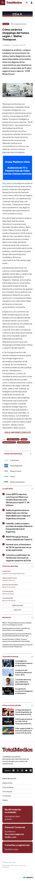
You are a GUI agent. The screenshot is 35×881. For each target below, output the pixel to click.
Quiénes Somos (7, 783)
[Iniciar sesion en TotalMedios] (31, 2)
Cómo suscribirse (7, 787)
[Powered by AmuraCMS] (28, 877)
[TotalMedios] (17, 750)
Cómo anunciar (7, 791)
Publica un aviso (17, 605)
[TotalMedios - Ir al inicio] (14, 3)
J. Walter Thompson (13, 439)
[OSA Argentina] (17, 14)
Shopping (24, 439)
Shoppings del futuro (9, 442)
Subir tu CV (17, 610)
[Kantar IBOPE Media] (17, 168)
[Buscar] (27, 2)
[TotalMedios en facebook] (13, 770)
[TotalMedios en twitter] (18, 770)
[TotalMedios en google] (22, 770)
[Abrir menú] (2, 2)
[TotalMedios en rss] (31, 770)
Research (6, 24)
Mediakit (5, 800)
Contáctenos (6, 796)
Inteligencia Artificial (23, 442)
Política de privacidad (8, 862)
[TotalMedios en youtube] (26, 770)
